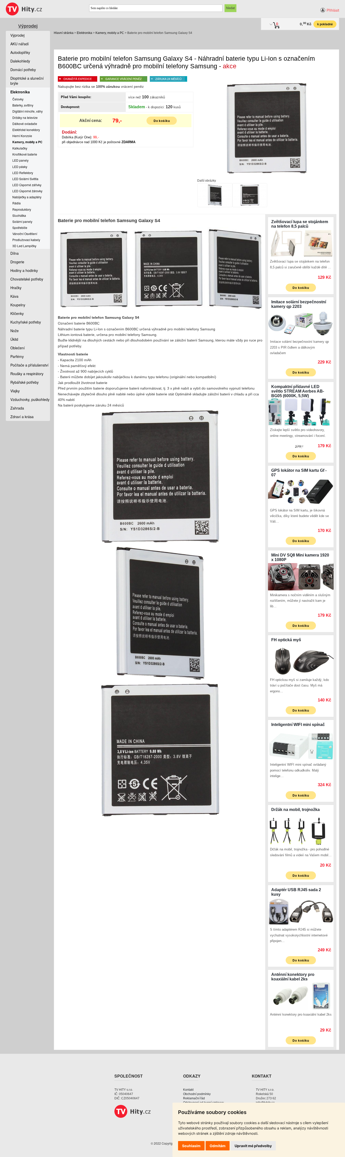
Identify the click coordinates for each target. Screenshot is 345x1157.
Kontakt (188, 1089)
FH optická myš (286, 640)
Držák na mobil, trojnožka (295, 809)
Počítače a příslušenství (29, 365)
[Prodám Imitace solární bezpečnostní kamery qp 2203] (301, 322)
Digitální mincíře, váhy (27, 111)
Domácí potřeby (23, 69)
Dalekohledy (20, 60)
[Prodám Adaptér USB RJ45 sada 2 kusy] (301, 910)
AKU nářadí (19, 43)
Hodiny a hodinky (24, 270)
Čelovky (17, 99)
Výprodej (28, 26)
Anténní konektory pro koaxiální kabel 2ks (292, 976)
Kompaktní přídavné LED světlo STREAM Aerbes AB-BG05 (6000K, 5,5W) (297, 391)
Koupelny (17, 304)
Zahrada (17, 408)
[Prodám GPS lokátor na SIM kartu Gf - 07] (301, 491)
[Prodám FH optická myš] (301, 660)
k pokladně (325, 24)
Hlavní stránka (63, 33)
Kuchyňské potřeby (25, 322)
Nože (14, 330)
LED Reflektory (22, 172)
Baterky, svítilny (22, 105)
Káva (14, 296)
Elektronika (84, 33)
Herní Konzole (22, 136)
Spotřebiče (19, 227)
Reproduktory (21, 209)
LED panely (20, 160)
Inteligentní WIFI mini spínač (298, 724)
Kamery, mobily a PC (109, 33)
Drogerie (17, 261)
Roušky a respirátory (26, 373)
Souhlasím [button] (191, 1146)
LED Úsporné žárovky (27, 191)
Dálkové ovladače (24, 123)
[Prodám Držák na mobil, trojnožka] (301, 830)
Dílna (14, 253)
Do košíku (162, 120)
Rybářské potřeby (24, 382)
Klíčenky (17, 313)
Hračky (15, 287)
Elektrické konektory (26, 129)
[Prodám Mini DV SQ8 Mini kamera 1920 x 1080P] (301, 576)
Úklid (14, 339)
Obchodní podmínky (197, 1094)
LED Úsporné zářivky (26, 185)
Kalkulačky (19, 148)
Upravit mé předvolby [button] (253, 1146)
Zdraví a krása (22, 416)
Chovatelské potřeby (26, 279)
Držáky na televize (25, 117)
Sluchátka (19, 215)
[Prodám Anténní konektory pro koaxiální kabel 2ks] (301, 995)
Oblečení (17, 347)
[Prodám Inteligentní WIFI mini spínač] (301, 745)
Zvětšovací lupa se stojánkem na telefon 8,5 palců (299, 224)
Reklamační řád (194, 1098)
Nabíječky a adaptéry (26, 197)
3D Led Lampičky (24, 246)
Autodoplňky (20, 52)
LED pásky (19, 166)
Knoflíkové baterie (24, 154)
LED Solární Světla (25, 179)
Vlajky (15, 390)
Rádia (16, 203)
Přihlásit (333, 10)
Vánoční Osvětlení (24, 233)
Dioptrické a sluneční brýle (27, 81)
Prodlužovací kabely (26, 240)
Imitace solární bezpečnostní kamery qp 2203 (298, 304)
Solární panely (22, 221)
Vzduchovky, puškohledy (30, 399)
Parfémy (17, 356)
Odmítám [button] (218, 1146)
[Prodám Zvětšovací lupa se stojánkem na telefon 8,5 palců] (301, 242)
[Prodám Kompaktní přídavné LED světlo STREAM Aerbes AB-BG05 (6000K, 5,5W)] (301, 411)
